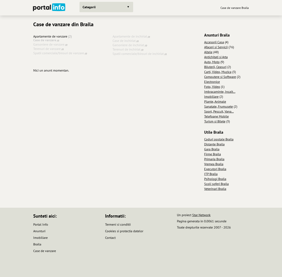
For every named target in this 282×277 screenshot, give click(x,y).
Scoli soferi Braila (216, 184)
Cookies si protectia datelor (124, 231)
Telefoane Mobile (216, 116)
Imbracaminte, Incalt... (219, 92)
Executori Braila (215, 169)
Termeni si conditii (118, 224)
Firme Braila (212, 154)
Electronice (212, 82)
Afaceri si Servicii (216, 47)
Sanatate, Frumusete (218, 106)
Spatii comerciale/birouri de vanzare (58, 53)
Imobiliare (211, 96)
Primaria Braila (214, 159)
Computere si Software (220, 77)
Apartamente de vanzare (50, 36)
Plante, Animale (215, 101)
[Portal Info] (49, 7)
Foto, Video (212, 87)
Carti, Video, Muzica (217, 72)
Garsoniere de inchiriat (128, 45)
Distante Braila (214, 144)
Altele (208, 52)
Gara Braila (211, 149)
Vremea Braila (213, 164)
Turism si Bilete (214, 121)
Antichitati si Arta (216, 57)
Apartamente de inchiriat (130, 36)
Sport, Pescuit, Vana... (219, 111)
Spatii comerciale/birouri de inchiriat (138, 54)
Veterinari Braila (215, 189)
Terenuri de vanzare (47, 49)
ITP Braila (211, 174)
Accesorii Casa (214, 42)
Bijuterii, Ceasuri (215, 67)
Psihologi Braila (215, 179)
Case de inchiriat (124, 41)
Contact (110, 238)
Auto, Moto (212, 62)
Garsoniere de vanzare (48, 44)
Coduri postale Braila (218, 139)
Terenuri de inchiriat (126, 49)
